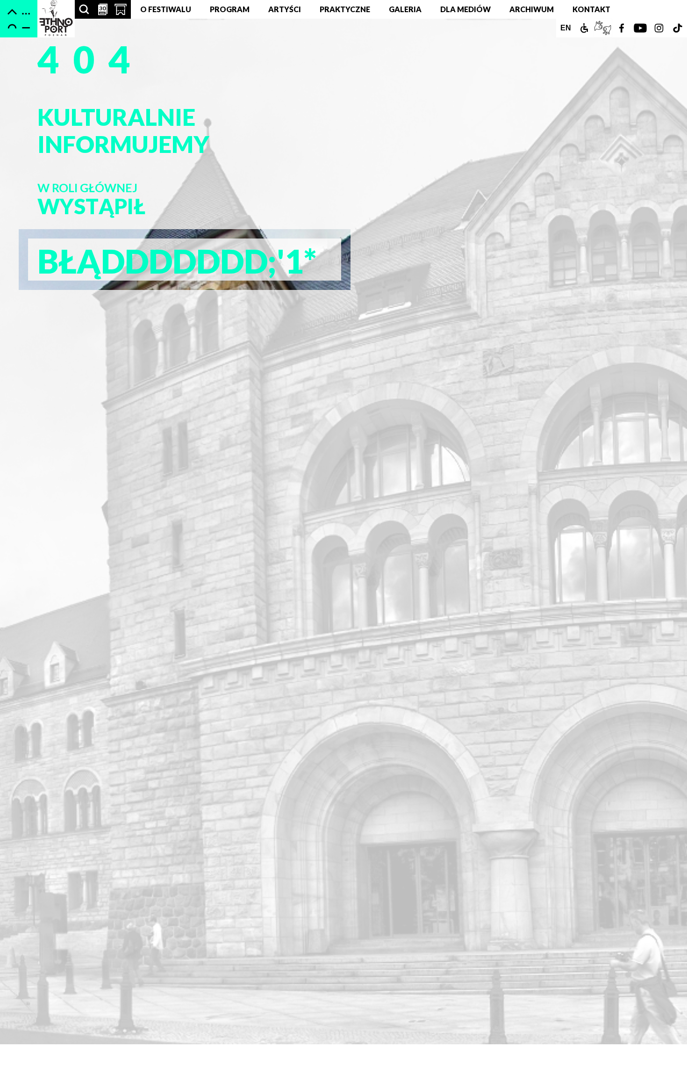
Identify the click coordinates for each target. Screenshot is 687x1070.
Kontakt (591, 9)
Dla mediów (465, 9)
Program (230, 9)
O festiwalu (165, 9)
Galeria (405, 9)
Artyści (284, 9)
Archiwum (531, 9)
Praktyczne (345, 9)
